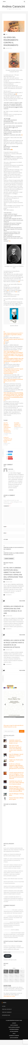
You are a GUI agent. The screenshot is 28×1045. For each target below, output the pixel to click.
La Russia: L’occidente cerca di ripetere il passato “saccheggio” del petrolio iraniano (13, 917)
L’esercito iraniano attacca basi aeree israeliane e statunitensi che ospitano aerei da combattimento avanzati (13, 892)
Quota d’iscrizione (14, 1037)
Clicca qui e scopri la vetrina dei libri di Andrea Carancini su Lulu (13, 726)
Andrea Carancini (13, 6)
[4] (9, 241)
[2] (22, 135)
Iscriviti (8, 956)
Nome (5, 526)
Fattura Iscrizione (14, 1031)
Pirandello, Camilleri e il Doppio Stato (17, 424)
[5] (19, 281)
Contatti (14, 1023)
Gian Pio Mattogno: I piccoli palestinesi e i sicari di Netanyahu (16, 755)
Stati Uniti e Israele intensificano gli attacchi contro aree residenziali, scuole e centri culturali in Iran (15, 748)
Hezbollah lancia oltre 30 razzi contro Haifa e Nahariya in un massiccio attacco (16, 782)
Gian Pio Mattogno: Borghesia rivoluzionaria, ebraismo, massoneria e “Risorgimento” (7, 427)
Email (5, 533)
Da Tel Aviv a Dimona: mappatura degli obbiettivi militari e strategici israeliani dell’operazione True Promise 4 (14, 849)
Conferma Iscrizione (14, 1029)
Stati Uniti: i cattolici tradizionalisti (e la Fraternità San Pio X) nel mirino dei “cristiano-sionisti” (13, 911)
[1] (4, 331)
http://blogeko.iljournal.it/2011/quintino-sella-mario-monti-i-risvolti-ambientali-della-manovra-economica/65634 (13, 371)
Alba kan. (10, 469)
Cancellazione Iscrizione (14, 1027)
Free (6, 34)
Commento (7, 506)
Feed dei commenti (6, 1012)
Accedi (3, 1006)
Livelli (14, 1033)
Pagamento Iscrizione (14, 1035)
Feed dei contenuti (7, 1009)
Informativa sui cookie (9, 996)
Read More (22, 600)
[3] (4, 342)
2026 (14, 968)
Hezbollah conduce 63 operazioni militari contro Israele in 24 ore (15, 741)
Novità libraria (15, 929)
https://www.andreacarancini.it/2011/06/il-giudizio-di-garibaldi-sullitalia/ (13, 333)
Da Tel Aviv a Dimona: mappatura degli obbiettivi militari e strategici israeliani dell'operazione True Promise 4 (16, 767)
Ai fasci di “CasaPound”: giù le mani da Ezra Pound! (8, 440)
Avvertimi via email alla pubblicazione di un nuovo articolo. (14, 553)
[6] (8, 290)
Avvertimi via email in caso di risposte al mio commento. (14, 548)
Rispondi (11, 490)
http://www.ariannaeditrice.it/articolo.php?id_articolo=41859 (13, 380)
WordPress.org (6, 1015)
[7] (16, 291)
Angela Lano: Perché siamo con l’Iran (13, 878)
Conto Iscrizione (14, 1025)
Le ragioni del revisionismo (14, 9)
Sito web (6, 539)
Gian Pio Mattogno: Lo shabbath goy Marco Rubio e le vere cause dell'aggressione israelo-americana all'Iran (16, 789)
